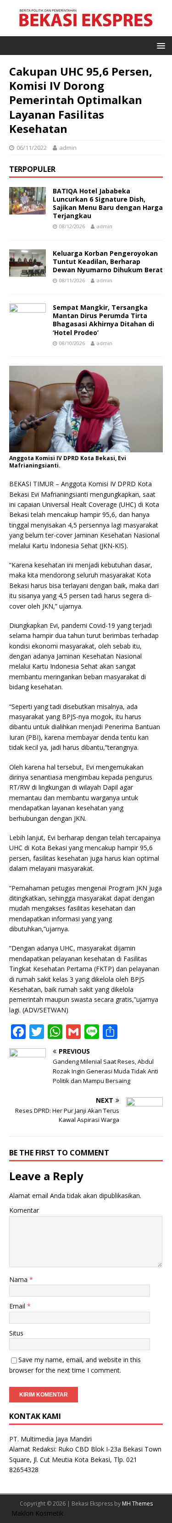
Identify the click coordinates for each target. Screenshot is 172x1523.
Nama (19, 1279)
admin (68, 147)
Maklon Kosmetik (37, 1513)
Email (18, 1306)
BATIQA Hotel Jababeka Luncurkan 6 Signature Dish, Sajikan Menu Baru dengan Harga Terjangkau (108, 203)
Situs (16, 1333)
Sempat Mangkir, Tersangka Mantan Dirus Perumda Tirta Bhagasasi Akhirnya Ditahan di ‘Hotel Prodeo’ (103, 320)
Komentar (24, 1210)
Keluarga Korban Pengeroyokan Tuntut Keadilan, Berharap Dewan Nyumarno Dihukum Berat (108, 261)
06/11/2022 (32, 147)
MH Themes (137, 1503)
